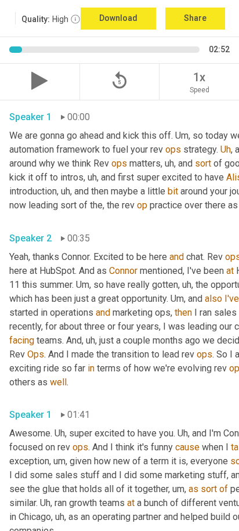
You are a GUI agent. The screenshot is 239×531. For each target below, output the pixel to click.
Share (195, 18)
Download (118, 18)
